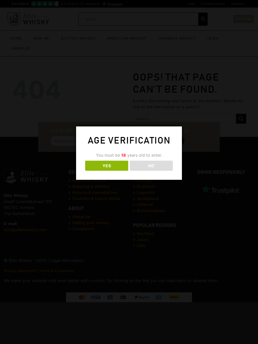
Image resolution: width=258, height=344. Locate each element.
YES (107, 165)
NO (151, 165)
